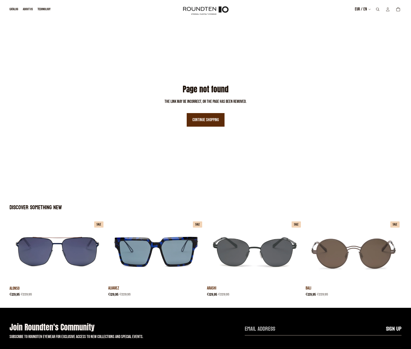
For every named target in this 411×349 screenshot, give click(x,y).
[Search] (377, 9)
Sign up (393, 329)
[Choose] (98, 276)
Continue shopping (205, 119)
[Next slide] (98, 251)
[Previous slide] (17, 251)
